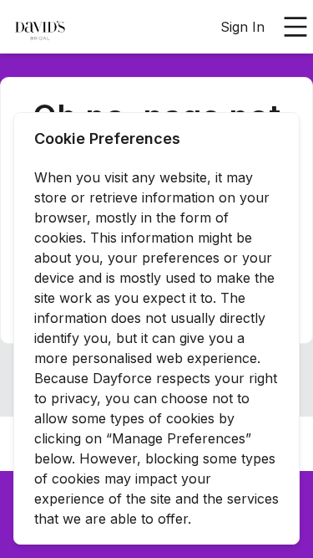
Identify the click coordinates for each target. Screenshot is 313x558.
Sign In (242, 26)
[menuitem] (40, 27)
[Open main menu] (295, 27)
